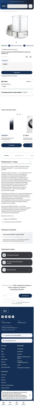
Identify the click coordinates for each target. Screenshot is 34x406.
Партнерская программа (23, 367)
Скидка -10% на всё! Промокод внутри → (17, 1)
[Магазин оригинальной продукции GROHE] (3, 5)
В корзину (12, 145)
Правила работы (5, 387)
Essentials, (9, 49)
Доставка (3, 374)
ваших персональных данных (19, 398)
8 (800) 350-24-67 (22, 322)
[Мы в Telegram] (2, 316)
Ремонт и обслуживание (7, 385)
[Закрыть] (29, 395)
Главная (3, 404)
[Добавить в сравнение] (30, 57)
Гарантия (3, 382)
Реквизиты (4, 390)
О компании (20, 348)
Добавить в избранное (27, 57)
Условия (28, 81)
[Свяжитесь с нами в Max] (9, 316)
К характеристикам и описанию (9, 76)
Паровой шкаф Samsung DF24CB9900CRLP (7, 138)
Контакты (19, 354)
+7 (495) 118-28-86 (5, 322)
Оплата (3, 377)
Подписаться (25, 295)
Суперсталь (14, 49)
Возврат (3, 380)
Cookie (18, 365)
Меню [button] (16, 404)
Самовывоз (20, 351)
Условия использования (16, 303)
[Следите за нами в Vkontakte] (6, 316)
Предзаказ (17, 72)
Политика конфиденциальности (23, 302)
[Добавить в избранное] (17, 114)
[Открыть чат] (13, 316)
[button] (16, 42)
